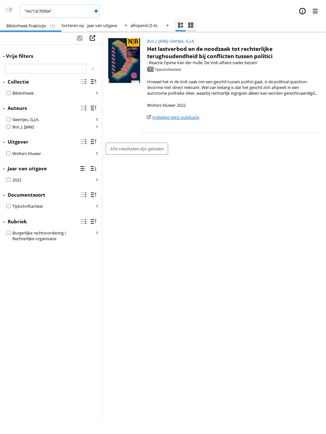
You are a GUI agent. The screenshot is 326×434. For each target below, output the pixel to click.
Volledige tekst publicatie (175, 117)
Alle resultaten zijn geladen (137, 149)
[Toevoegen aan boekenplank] (79, 38)
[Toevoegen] (93, 68)
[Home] (10, 11)
